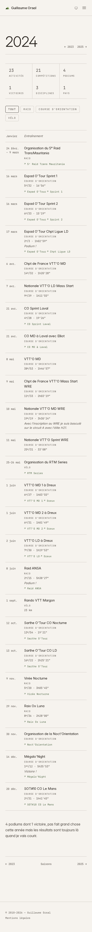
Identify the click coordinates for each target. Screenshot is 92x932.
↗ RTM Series (33, 473)
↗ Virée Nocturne (36, 694)
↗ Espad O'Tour (35, 191)
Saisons (46, 864)
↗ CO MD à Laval (36, 347)
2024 (9, 20)
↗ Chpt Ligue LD (58, 251)
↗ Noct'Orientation (38, 744)
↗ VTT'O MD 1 (33, 500)
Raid (27, 109)
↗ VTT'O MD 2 (33, 528)
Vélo (12, 117)
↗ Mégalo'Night (35, 776)
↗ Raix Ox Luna (35, 721)
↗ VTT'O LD (32, 556)
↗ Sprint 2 (55, 219)
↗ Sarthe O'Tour (36, 638)
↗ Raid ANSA (32, 588)
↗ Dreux (49, 500)
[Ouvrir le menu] (84, 7)
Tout (12, 109)
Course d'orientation (58, 109)
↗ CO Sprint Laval (37, 324)
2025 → (82, 47)
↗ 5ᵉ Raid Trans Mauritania (44, 164)
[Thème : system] (76, 7)
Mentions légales (17, 918)
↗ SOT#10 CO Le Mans (39, 804)
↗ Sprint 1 (55, 191)
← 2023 (69, 47)
